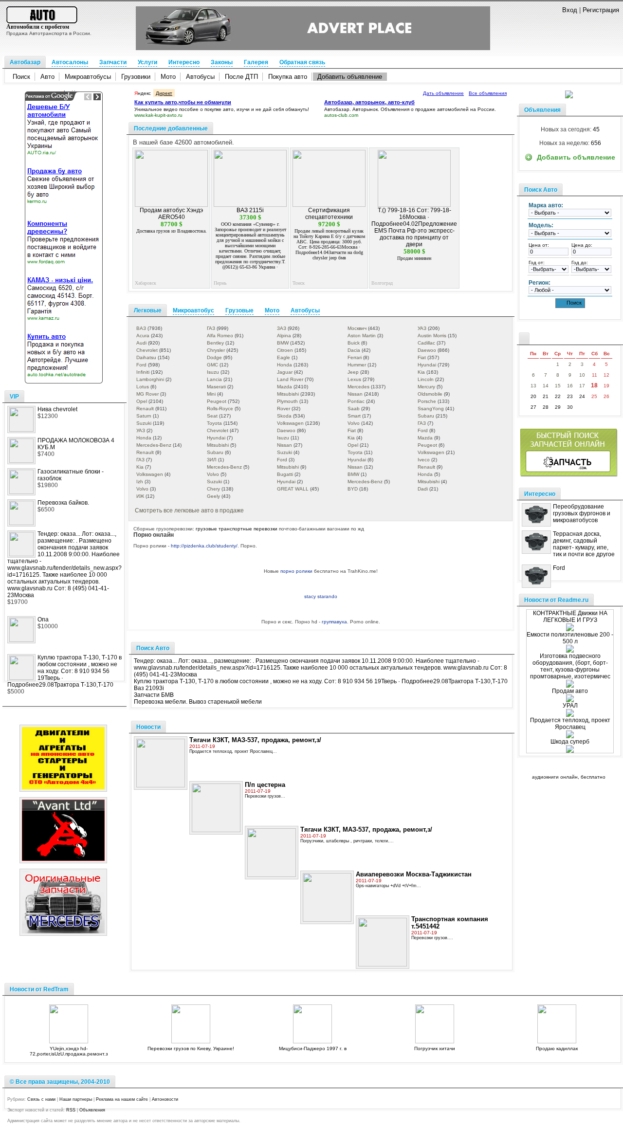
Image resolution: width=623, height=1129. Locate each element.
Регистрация (601, 10)
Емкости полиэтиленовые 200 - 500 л (570, 638)
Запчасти (113, 62)
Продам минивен (414, 258)
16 (570, 385)
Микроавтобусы (88, 76)
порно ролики (296, 571)
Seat (212, 416)
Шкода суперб (569, 741)
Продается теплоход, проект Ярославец (231, 751)
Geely (213, 496)
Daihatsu (146, 357)
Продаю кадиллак (557, 1048)
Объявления (92, 1110)
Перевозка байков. (63, 502)
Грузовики (135, 76)
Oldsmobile (430, 394)
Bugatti (285, 474)
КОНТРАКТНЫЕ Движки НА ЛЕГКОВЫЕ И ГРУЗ (570, 616)
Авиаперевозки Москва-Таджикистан (414, 874)
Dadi (423, 489)
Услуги (147, 62)
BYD (353, 489)
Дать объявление (443, 93)
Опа (43, 619)
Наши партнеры (75, 1099)
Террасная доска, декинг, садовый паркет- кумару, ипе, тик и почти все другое (584, 544)
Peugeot (216, 401)
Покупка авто (287, 76)
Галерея (256, 62)
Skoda (284, 416)
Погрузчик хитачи (434, 1048)
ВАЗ (141, 328)
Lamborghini (150, 379)
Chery (213, 489)
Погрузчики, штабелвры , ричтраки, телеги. (344, 840)
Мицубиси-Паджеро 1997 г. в (313, 1048)
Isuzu (213, 372)
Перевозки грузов (263, 796)
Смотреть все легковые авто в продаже (189, 510)
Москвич (357, 328)
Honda (284, 364)
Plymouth (287, 401)
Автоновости (165, 1099)
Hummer (357, 364)
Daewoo (427, 350)
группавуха (334, 621)
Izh (139, 481)
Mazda (284, 386)
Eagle (283, 357)
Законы (222, 62)
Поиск (21, 76)
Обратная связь (302, 62)
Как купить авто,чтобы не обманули (182, 102)
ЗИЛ (212, 459)
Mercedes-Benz (153, 445)
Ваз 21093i (149, 688)
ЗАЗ (281, 328)
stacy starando (320, 596)
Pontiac (356, 401)
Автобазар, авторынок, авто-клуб (369, 102)
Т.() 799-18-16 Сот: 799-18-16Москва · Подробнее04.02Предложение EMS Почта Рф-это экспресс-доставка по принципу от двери (414, 227)
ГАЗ (211, 328)
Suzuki (143, 423)
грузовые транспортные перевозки (236, 528)
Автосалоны (70, 62)
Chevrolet (147, 350)
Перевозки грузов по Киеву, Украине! (190, 1048)
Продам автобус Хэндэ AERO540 (171, 213)
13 (533, 385)
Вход (569, 10)
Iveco (424, 459)
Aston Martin (362, 335)
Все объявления (488, 93)
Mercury (426, 386)
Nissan (355, 394)
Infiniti (142, 372)
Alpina (284, 335)
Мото (168, 76)
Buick (354, 343)
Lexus (354, 379)
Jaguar (285, 372)
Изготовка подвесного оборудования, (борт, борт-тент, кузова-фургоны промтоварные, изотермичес (570, 666)
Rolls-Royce (220, 408)
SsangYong (431, 408)
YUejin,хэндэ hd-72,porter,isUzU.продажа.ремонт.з (69, 1051)
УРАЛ (570, 705)
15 (558, 385)
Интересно (184, 62)
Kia (421, 372)
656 (596, 143)
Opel (141, 401)
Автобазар (25, 62)
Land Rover (290, 379)
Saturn (143, 416)
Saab (354, 408)
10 (582, 375)
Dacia (354, 350)
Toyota (214, 423)
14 (546, 385)
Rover (283, 408)
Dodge (214, 357)
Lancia (214, 379)
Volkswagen (290, 423)
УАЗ (422, 328)
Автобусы (200, 76)
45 (596, 129)
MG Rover (147, 394)
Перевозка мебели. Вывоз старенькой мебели (198, 701)
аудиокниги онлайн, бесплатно (568, 777)
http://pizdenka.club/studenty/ (204, 545)
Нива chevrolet (57, 409)
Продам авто (570, 691)
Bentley (215, 343)
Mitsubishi (288, 394)
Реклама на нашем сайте (122, 1099)
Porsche (427, 401)
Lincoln (426, 379)
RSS (70, 1110)
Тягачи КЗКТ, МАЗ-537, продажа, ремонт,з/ (255, 740)
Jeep (353, 372)
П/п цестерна (265, 784)
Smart (354, 416)
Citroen (285, 350)
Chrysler (216, 350)
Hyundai (427, 364)
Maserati (216, 386)
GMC (212, 364)
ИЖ (140, 496)
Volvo (354, 423)
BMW (283, 343)
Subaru (426, 416)
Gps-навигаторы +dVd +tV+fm (386, 885)
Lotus (142, 386)
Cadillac (426, 343)
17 (582, 385)
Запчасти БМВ (154, 695)
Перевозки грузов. (430, 937)
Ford (141, 364)
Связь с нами (41, 1099)
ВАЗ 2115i (250, 210)
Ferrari (355, 357)
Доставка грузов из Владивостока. (171, 231)
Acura (142, 335)
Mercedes (358, 386)
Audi (141, 343)
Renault (145, 408)
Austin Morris (432, 335)
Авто (47, 76)
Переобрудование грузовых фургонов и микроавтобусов (581, 513)
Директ (164, 93)
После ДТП (241, 76)
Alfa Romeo (220, 335)
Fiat (422, 357)
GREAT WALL (293, 489)
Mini (211, 394)
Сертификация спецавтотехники (329, 213)
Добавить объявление (349, 76)
